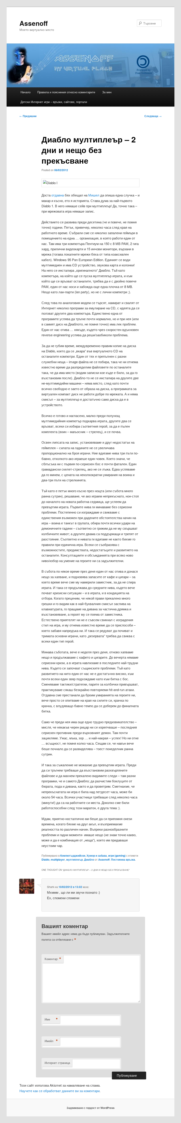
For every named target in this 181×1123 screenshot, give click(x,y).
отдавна (57, 195)
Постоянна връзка (123, 859)
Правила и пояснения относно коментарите (66, 92)
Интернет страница (57, 1063)
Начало (25, 92)
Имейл (51, 1041)
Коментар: (53, 958)
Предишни (27, 116)
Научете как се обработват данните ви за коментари (59, 1090)
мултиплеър (74, 859)
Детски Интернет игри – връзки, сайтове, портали (54, 102)
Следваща (153, 116)
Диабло (89, 859)
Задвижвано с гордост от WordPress (91, 1108)
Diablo (45, 859)
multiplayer (58, 859)
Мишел (93, 195)
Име (51, 1019)
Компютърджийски (72, 856)
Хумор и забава (97, 856)
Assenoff (33, 23)
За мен (106, 92)
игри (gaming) (117, 856)
